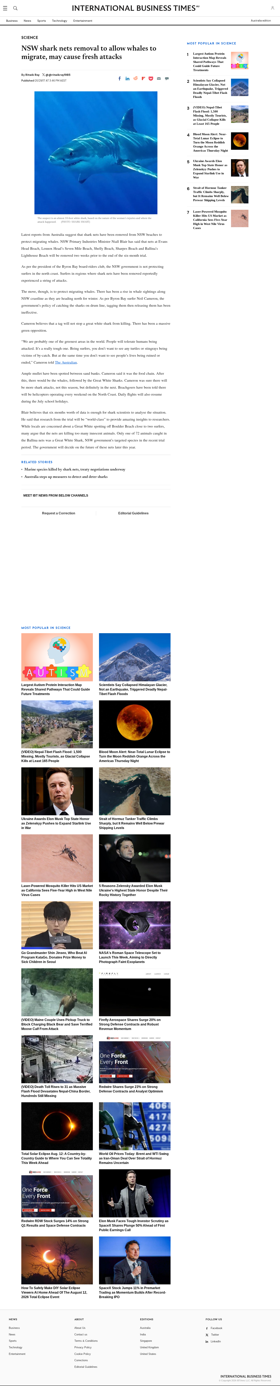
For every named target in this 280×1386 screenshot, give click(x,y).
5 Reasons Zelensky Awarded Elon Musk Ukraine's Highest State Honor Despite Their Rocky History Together (133, 890)
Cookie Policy (82, 1353)
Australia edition (261, 20)
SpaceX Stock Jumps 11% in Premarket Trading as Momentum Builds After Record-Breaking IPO (132, 1292)
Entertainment (82, 21)
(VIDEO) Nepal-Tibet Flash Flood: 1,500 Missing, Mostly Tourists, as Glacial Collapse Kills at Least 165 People (55, 756)
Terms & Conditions (86, 1340)
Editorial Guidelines (133, 513)
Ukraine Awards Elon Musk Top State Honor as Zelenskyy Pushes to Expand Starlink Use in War (56, 823)
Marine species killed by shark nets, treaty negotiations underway (74, 470)
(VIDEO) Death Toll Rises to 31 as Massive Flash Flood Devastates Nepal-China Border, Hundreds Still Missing (55, 1091)
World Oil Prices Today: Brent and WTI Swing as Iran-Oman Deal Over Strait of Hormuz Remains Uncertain (134, 1158)
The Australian (66, 362)
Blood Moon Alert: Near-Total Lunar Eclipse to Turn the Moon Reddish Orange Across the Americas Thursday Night (134, 756)
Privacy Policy (83, 1347)
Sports (41, 21)
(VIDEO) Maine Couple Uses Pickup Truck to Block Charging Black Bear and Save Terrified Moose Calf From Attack (56, 1024)
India (143, 1334)
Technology (59, 21)
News (27, 21)
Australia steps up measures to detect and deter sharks (66, 477)
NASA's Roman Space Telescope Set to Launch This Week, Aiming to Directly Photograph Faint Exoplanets (130, 957)
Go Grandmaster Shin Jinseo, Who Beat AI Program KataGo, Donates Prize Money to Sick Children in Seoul (54, 957)
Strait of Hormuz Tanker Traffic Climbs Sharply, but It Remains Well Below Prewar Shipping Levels (131, 823)
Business (12, 21)
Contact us (80, 1334)
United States (148, 1353)
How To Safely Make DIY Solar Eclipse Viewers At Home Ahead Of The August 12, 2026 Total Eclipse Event (54, 1292)
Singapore (146, 1340)
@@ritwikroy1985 (58, 75)
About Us (79, 1327)
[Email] (159, 78)
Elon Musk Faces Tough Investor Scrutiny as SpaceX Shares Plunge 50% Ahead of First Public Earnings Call (133, 1225)
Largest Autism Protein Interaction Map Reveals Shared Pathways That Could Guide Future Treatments (55, 689)
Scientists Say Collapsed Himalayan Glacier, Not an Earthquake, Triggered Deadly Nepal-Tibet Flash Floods (133, 689)
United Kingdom (149, 1347)
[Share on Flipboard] (143, 78)
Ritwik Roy (32, 75)
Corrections (81, 1360)
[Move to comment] (167, 78)
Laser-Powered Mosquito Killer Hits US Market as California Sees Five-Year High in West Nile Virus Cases (57, 890)
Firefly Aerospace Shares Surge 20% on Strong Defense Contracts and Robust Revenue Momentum (130, 1024)
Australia (145, 1327)
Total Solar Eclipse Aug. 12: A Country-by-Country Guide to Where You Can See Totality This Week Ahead (56, 1158)
